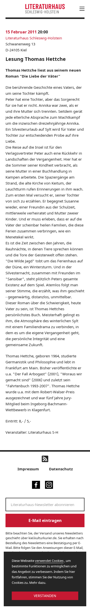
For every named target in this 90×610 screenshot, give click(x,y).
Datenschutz (61, 468)
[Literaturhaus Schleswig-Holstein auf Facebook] (36, 484)
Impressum (28, 468)
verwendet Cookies (49, 560)
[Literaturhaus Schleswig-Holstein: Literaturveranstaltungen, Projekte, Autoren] (45, 8)
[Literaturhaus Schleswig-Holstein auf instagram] (49, 484)
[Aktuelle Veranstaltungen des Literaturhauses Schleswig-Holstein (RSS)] (45, 458)
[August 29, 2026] (59, 70)
